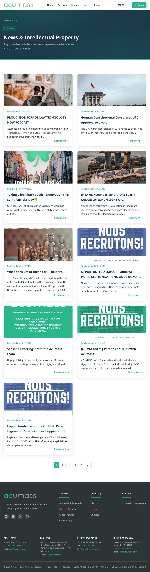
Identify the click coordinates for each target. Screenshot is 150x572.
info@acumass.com (17, 549)
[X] (20, 516)
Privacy (66, 566)
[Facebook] (13, 516)
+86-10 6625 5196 (51, 551)
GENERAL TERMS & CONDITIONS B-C (129, 566)
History (75, 5)
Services (62, 5)
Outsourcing (65, 520)
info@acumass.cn (53, 554)
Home (50, 5)
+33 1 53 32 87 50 (14, 545)
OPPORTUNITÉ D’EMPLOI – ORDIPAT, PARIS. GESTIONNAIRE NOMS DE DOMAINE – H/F (112, 277)
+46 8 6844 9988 (87, 545)
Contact (98, 5)
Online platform (67, 508)
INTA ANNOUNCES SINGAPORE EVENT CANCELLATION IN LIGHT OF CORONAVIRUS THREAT (108, 200)
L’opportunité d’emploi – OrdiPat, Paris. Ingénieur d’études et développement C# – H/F (37, 431)
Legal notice (54, 566)
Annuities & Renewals (70, 503)
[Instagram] (27, 516)
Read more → (61, 140)
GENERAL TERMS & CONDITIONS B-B (91, 566)
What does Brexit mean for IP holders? (35, 272)
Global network (67, 514)
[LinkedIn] (6, 516)
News (86, 5)
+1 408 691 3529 (124, 548)
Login (141, 5)
